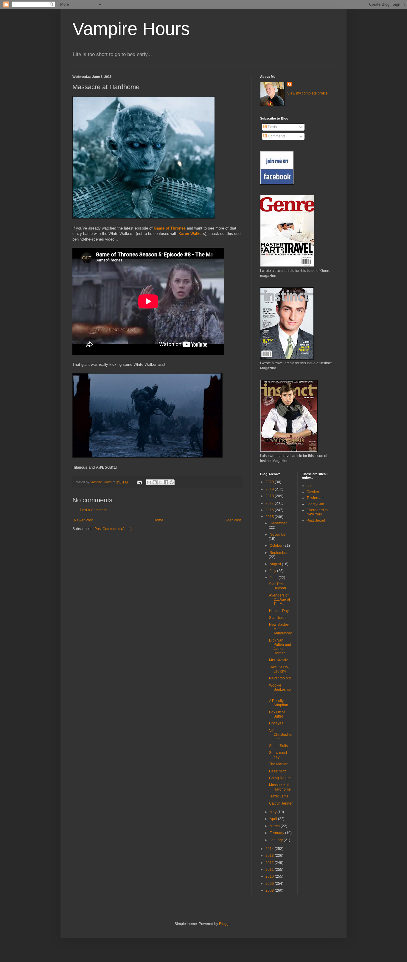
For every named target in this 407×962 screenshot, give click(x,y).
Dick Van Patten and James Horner (280, 646)
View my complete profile (307, 93)
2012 (270, 863)
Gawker (313, 492)
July (273, 571)
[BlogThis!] (155, 482)
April (274, 819)
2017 (270, 503)
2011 (270, 869)
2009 (270, 884)
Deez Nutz (277, 771)
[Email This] (149, 482)
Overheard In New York (317, 512)
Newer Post (83, 520)
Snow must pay (278, 755)
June (274, 578)
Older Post (232, 520)
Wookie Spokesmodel (280, 689)
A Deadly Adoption (278, 703)
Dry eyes (276, 723)
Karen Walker (190, 233)
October (276, 545)
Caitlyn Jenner (281, 803)
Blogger (225, 924)
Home (158, 520)
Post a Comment (93, 510)
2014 (270, 849)
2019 (270, 489)
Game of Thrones (170, 228)
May (273, 812)
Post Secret (316, 520)
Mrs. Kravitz (278, 660)
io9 (309, 486)
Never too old (280, 678)
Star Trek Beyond (277, 586)
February (277, 833)
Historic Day (279, 611)
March (275, 826)
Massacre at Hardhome (280, 787)
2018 (270, 496)
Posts (272, 127)
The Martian (278, 764)
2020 (270, 482)
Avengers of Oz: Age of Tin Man (279, 599)
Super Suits (278, 746)
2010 (270, 876)
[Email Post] (139, 482)
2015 (270, 517)
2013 (270, 855)
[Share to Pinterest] (172, 482)
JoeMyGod (315, 504)
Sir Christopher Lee (281, 734)
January (277, 840)
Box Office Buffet (277, 714)
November (278, 534)
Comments (276, 136)
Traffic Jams (278, 796)
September (279, 553)
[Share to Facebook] (166, 482)
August (276, 564)
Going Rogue (280, 778)
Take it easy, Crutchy (279, 669)
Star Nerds (277, 618)
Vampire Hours (131, 29)
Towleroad (315, 498)
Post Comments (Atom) (113, 529)
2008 (270, 890)
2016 (270, 510)
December (278, 523)
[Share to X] (160, 482)
